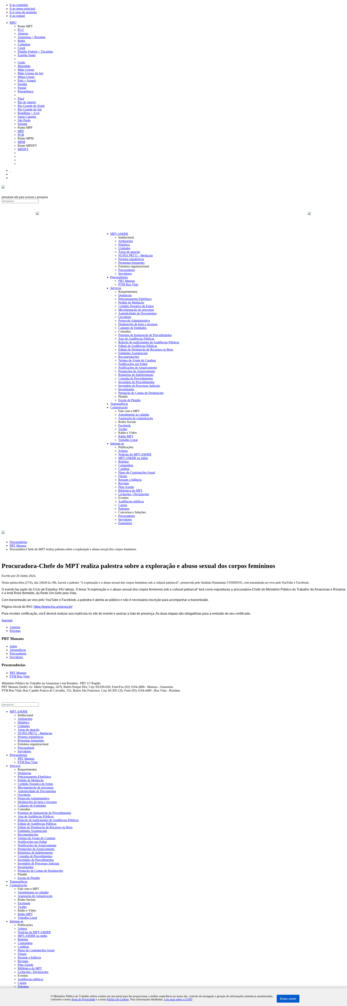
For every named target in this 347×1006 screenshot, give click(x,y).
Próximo (15, 630)
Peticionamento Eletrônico (135, 299)
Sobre (13, 646)
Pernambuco (26, 91)
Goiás (21, 62)
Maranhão (24, 66)
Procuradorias (119, 277)
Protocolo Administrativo (134, 320)
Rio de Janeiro (27, 102)
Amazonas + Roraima (31, 37)
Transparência (119, 403)
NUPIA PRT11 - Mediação (135, 255)
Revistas (123, 483)
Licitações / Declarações (133, 494)
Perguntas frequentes (131, 262)
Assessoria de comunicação (135, 418)
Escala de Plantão (129, 400)
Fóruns (122, 476)
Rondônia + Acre (29, 113)
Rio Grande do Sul (30, 109)
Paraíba (22, 84)
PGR (21, 134)
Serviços (115, 288)
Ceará (21, 48)
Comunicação (119, 407)
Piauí (21, 98)
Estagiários (125, 523)
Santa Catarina (27, 116)
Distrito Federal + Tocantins (35, 51)
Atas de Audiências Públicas (136, 338)
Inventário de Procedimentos (136, 382)
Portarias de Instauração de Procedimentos (145, 335)
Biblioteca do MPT (130, 490)
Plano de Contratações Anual (136, 472)
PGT (21, 30)
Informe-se (117, 443)
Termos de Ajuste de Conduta (137, 360)
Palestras (123, 508)
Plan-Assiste (126, 487)
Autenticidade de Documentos (137, 313)
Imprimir (7, 620)
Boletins (123, 461)
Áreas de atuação (129, 252)
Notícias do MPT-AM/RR (134, 454)
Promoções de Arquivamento (136, 371)
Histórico (124, 244)
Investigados (126, 389)
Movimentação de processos (136, 309)
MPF (21, 131)
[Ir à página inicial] (173, 218)
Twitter (122, 429)
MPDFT (23, 149)
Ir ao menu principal (22, 8)
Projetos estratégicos (131, 259)
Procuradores (126, 270)
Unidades (124, 248)
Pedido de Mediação (131, 302)
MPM (21, 142)
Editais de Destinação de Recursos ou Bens (145, 349)
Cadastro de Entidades (132, 328)
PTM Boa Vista (128, 284)
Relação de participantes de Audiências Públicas (148, 342)
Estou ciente (288, 998)
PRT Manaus (126, 280)
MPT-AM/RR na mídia (133, 458)
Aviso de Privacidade (83, 999)
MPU (13, 22)
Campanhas (125, 465)
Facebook (124, 425)
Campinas (24, 44)
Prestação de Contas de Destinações (141, 393)
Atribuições (125, 241)
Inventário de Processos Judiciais (139, 385)
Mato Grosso (26, 69)
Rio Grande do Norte (31, 105)
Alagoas (23, 33)
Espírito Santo (27, 55)
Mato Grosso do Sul (30, 73)
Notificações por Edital (132, 364)
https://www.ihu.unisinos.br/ (53, 606)
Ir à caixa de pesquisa (23, 12)
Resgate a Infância (130, 479)
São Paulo (24, 120)
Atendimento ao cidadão (133, 414)
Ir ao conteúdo (19, 5)
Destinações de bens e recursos (137, 324)
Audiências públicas (131, 501)
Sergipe (22, 124)
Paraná (22, 87)
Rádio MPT (125, 436)
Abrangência (18, 650)
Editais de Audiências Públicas (137, 346)
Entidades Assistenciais (133, 353)
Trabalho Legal (128, 440)
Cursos (122, 505)
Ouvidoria (124, 317)
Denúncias (125, 295)
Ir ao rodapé (17, 15)
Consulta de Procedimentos (135, 378)
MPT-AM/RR (119, 233)
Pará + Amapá (27, 80)
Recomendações (128, 356)
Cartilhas (124, 469)
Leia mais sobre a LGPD (178, 999)
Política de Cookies (118, 999)
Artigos (123, 450)
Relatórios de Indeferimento (135, 375)
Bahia (21, 40)
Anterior (15, 627)
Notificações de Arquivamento (137, 367)
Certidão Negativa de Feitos (136, 306)
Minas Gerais (26, 77)
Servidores (125, 273)
